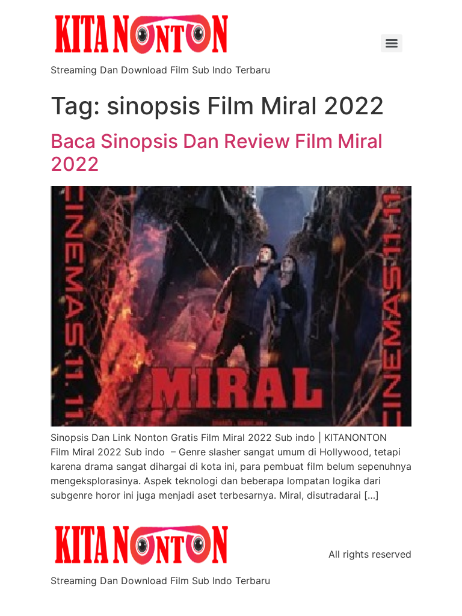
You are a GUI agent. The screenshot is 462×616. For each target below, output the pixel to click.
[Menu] (391, 43)
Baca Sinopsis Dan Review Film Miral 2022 (217, 152)
